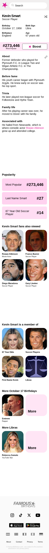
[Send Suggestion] (46, 57)
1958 (19, 28)
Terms (40, 542)
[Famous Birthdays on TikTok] (19, 515)
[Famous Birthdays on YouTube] (37, 515)
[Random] (45, 16)
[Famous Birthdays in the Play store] (33, 525)
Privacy (30, 542)
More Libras (9, 427)
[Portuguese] (16, 534)
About (8, 542)
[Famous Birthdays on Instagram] (11, 515)
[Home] (24, 504)
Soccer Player (10, 19)
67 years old (32, 35)
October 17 (8, 28)
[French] (24, 534)
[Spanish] (8, 534)
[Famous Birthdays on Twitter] (28, 515)
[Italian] (33, 534)
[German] (41, 534)
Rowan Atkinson (35, 128)
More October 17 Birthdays (19, 391)
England (6, 35)
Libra (28, 28)
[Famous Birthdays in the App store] (16, 525)
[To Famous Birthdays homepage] (4, 5)
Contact (19, 542)
